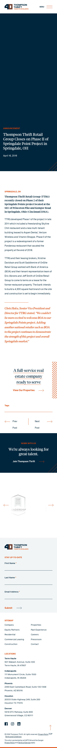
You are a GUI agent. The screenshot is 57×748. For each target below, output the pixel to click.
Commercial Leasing (14, 640)
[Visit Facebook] (6, 723)
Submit (8, 608)
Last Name (10, 578)
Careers (35, 635)
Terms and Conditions (13, 737)
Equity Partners (12, 630)
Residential (10, 635)
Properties (36, 625)
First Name (10, 563)
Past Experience (39, 630)
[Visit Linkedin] (18, 723)
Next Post (37, 422)
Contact (35, 644)
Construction (11, 644)
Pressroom (36, 640)
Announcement (11, 128)
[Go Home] (16, 547)
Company (9, 625)
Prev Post (15, 422)
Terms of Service (24, 743)
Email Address (12, 592)
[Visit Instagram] (12, 723)
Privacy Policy (43, 734)
